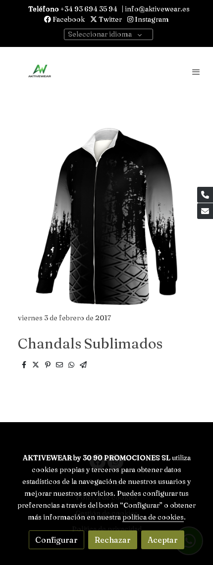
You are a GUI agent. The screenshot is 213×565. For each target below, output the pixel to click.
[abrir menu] (196, 71)
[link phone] (205, 195)
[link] (39, 71)
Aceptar (163, 540)
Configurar (56, 540)
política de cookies (153, 517)
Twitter (109, 19)
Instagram (151, 19)
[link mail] (205, 211)
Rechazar (113, 540)
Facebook (68, 19)
